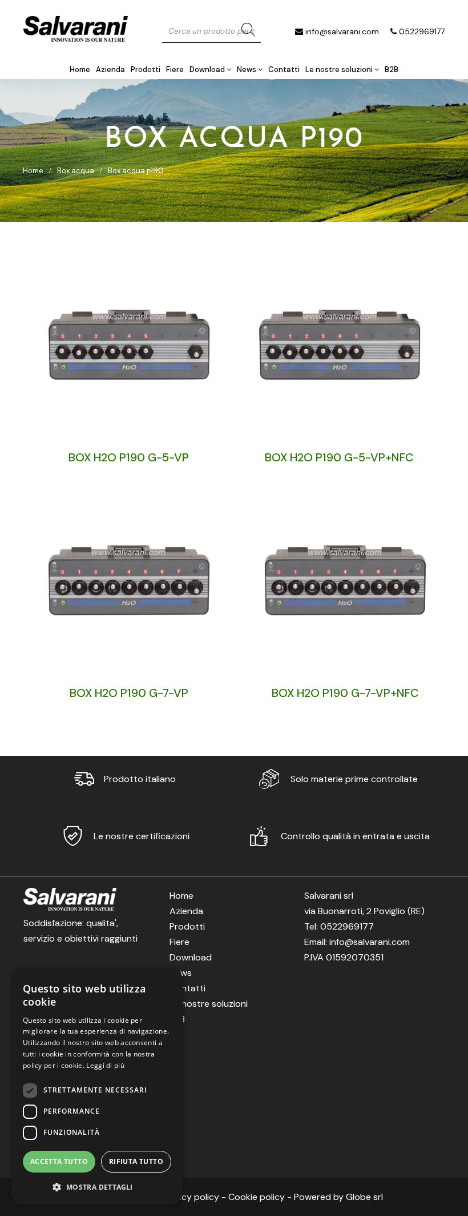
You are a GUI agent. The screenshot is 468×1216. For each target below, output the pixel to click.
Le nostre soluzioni (339, 69)
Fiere (175, 69)
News (247, 69)
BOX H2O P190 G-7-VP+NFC (345, 692)
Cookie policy (256, 1197)
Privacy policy (190, 1197)
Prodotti (145, 69)
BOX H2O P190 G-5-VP (128, 457)
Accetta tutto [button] (59, 1161)
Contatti (284, 69)
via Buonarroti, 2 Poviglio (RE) (364, 911)
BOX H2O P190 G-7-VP (129, 692)
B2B (391, 69)
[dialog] (97, 1086)
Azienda (110, 69)
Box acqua (75, 171)
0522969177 (422, 31)
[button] (97, 1186)
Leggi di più (105, 1065)
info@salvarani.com (342, 31)
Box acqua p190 (136, 171)
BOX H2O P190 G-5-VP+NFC (339, 457)
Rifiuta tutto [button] (136, 1161)
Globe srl (364, 1197)
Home (80, 69)
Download (208, 69)
